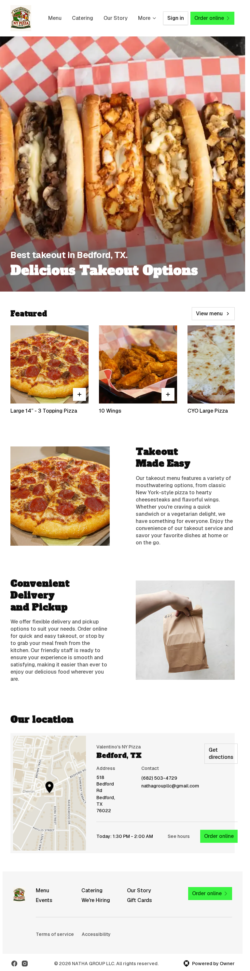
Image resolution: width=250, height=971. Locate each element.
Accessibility (96, 934)
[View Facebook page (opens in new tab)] (14, 963)
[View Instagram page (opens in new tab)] (25, 963)
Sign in (175, 18)
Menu (55, 18)
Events (44, 900)
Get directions (221, 753)
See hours (179, 836)
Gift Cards (139, 900)
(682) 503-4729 (159, 778)
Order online (219, 836)
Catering (82, 18)
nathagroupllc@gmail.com (170, 786)
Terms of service (55, 934)
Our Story (116, 18)
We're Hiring (95, 900)
